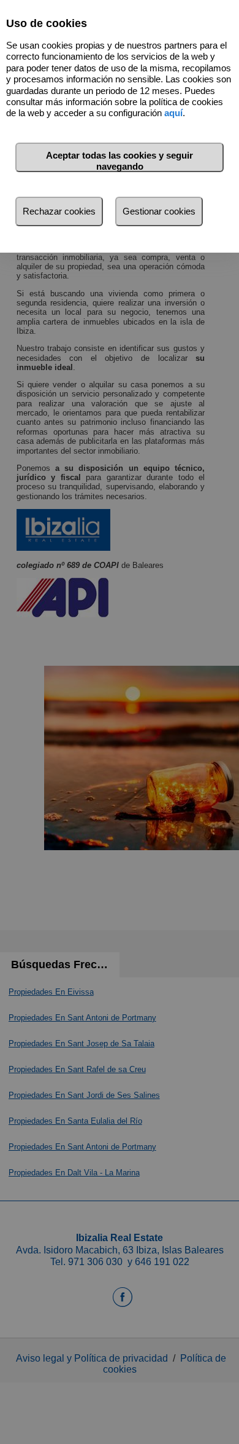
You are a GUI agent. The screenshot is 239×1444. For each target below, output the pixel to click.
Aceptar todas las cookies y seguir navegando (119, 161)
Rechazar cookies (59, 211)
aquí (173, 113)
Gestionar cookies (159, 211)
